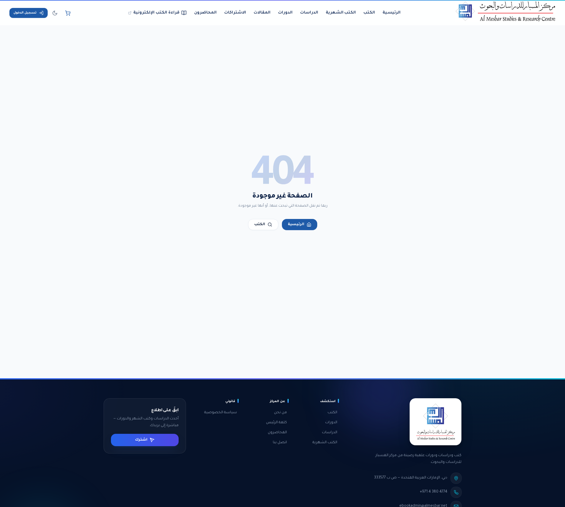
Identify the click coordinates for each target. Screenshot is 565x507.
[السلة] (68, 13)
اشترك (141, 440)
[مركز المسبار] (505, 13)
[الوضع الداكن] (55, 13)
